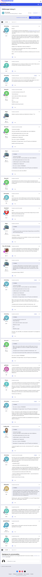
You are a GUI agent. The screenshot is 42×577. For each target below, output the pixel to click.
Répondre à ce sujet (35, 17)
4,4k (7, 121)
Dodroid (6, 208)
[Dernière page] (9, 22)
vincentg (8, 12)
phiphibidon (6, 521)
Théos (6, 380)
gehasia (6, 365)
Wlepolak (6, 484)
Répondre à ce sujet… (12, 561)
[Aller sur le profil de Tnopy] (6, 65)
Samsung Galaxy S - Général (16, 13)
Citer (15, 57)
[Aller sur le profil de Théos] (6, 384)
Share (30, 12)
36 (6, 217)
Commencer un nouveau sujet (21, 17)
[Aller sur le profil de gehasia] (6, 369)
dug (6, 507)
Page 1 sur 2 (14, 549)
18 (6, 516)
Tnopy (6, 61)
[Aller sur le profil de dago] (6, 115)
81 (6, 71)
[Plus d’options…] (39, 26)
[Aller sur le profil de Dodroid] (6, 212)
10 (6, 35)
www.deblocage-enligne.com (33, 30)
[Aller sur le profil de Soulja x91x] (6, 430)
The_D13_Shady (6, 246)
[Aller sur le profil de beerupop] (6, 197)
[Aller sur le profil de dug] (6, 510)
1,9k (7, 99)
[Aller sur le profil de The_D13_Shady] (6, 250)
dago (6, 111)
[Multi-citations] (12, 57)
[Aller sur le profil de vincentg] (3, 13)
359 (7, 255)
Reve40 (6, 89)
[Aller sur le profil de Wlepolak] (6, 488)
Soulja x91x (6, 426)
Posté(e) (15, 26)
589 (7, 530)
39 (6, 436)
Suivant (6, 549)
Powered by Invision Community (21, 575)
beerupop (6, 193)
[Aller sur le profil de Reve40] (6, 93)
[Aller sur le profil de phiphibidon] (6, 524)
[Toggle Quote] (13, 154)
